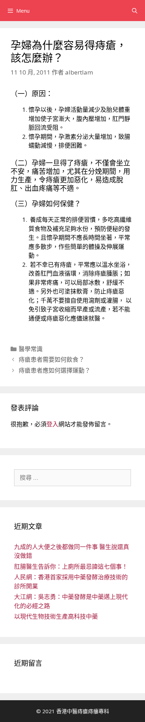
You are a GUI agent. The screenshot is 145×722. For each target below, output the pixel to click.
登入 (52, 424)
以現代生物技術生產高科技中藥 (56, 616)
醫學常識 (31, 349)
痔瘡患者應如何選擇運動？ (54, 370)
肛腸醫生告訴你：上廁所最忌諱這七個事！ (71, 566)
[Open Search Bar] (134, 10)
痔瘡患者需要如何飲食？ (51, 359)
